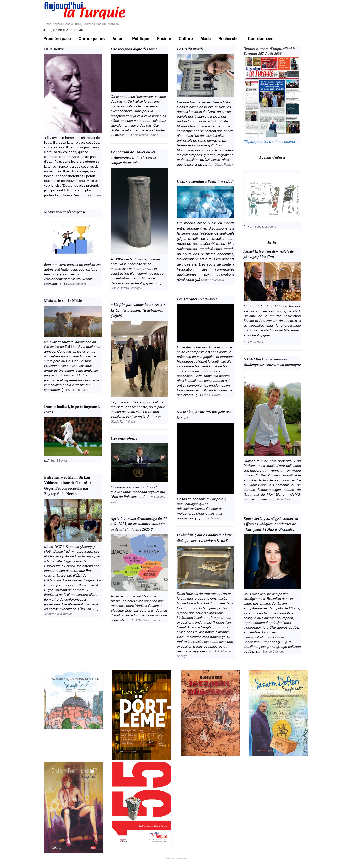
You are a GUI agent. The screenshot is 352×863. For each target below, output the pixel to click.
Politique (140, 38)
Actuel (118, 38)
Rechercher (229, 38)
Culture (186, 38)
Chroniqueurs (92, 38)
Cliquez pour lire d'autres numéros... (271, 141)
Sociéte (164, 38)
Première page (57, 38)
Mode (205, 38)
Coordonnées (260, 38)
